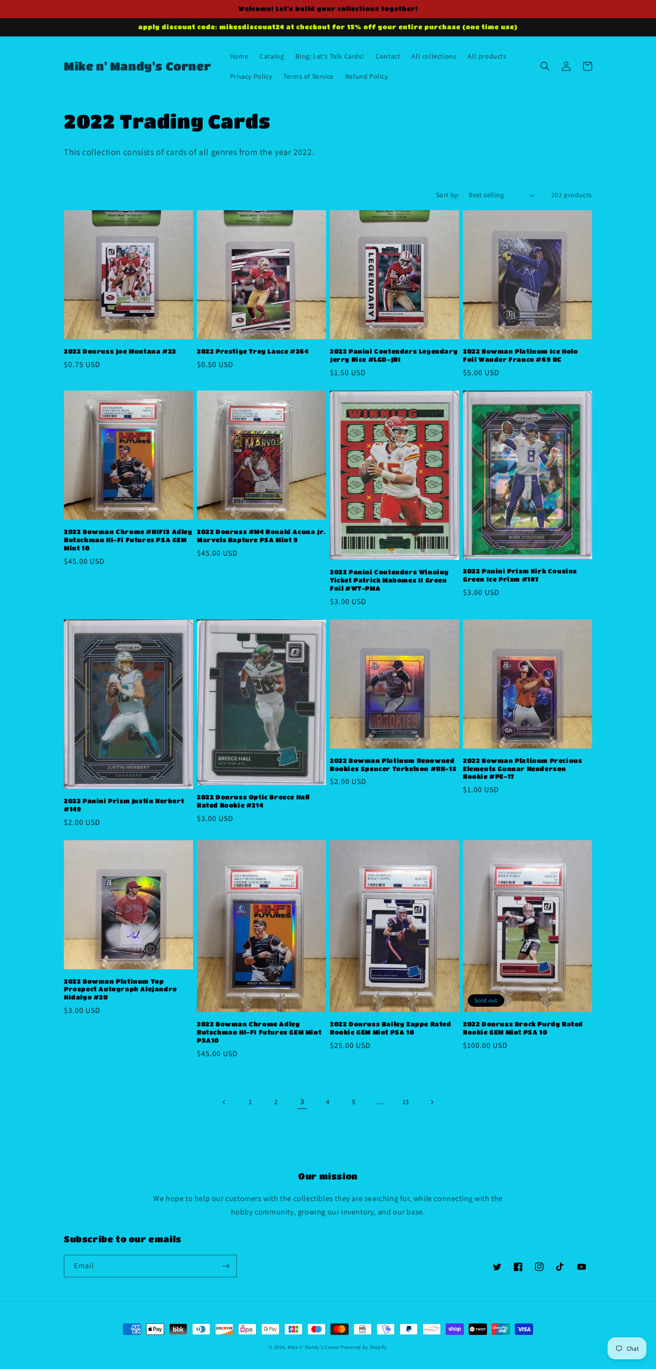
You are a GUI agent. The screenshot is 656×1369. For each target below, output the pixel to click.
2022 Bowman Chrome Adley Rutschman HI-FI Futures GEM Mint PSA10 (259, 1032)
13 (405, 1101)
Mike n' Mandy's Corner (314, 1347)
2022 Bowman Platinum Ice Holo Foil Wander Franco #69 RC (520, 355)
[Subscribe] (225, 1266)
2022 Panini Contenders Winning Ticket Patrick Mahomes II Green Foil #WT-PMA (389, 580)
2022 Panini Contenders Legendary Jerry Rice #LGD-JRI (394, 355)
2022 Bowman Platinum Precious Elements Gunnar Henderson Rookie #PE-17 (522, 768)
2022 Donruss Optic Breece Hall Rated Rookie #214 (253, 801)
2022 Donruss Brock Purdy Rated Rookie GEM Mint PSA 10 (523, 1028)
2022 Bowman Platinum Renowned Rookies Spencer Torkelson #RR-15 (393, 764)
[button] (545, 66)
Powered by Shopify (364, 1347)
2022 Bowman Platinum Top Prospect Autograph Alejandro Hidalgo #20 (120, 989)
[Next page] (431, 1102)
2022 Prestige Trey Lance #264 (252, 351)
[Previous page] (224, 1102)
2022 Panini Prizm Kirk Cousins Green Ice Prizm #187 (520, 575)
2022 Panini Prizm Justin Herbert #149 (124, 804)
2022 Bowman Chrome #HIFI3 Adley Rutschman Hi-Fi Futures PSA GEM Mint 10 (128, 539)
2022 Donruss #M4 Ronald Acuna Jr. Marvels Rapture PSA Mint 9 (261, 535)
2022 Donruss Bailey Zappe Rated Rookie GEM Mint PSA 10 (390, 1028)
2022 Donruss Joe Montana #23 (120, 351)
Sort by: (447, 194)
